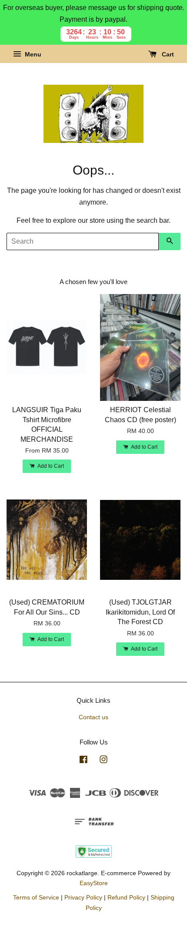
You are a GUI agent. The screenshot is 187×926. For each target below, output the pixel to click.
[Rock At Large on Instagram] (103, 761)
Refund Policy (126, 897)
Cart (167, 54)
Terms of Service (36, 897)
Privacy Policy (83, 897)
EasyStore (94, 883)
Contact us (93, 717)
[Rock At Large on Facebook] (83, 761)
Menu (32, 54)
